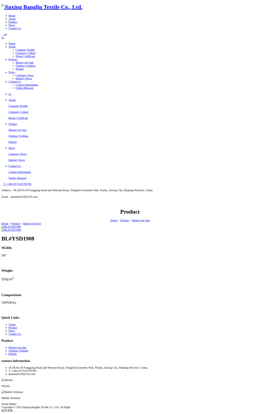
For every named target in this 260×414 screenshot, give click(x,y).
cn (2, 37)
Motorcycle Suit (24, 62)
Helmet (20, 68)
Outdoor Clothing (25, 65)
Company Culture (26, 53)
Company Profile (25, 49)
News (11, 25)
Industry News (24, 78)
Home (11, 15)
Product (12, 21)
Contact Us (14, 28)
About (12, 18)
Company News (25, 75)
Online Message (25, 88)
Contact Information (27, 84)
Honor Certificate (25, 56)
